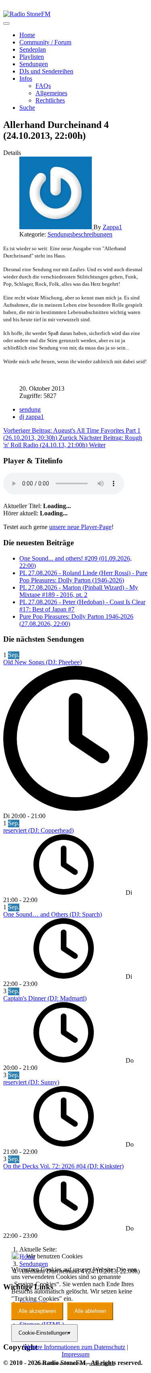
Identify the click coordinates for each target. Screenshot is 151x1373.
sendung (30, 409)
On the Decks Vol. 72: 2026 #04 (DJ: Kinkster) (63, 1166)
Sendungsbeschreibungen (80, 234)
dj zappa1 (31, 416)
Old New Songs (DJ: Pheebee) (42, 662)
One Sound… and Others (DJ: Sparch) (52, 914)
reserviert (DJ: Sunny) (31, 1082)
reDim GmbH (102, 1363)
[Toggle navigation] (6, 23)
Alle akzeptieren (37, 1311)
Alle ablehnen (90, 1311)
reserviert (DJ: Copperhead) (38, 830)
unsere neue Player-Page (80, 526)
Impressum (75, 1354)
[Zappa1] (56, 227)
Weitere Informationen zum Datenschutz (74, 1347)
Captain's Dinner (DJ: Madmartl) (45, 998)
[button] (25, 78)
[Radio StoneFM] (26, 13)
